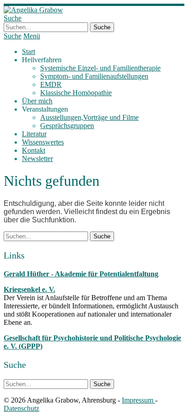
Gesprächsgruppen (67, 125)
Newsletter (37, 158)
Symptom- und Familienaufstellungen (94, 76)
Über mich (37, 101)
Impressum (138, 400)
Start (28, 51)
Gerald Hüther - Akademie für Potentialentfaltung (81, 274)
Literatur (34, 134)
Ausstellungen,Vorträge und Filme (89, 117)
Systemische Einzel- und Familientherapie (100, 68)
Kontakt (33, 150)
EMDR (51, 84)
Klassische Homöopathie (76, 93)
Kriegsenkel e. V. (29, 289)
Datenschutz (21, 408)
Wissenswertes (43, 142)
